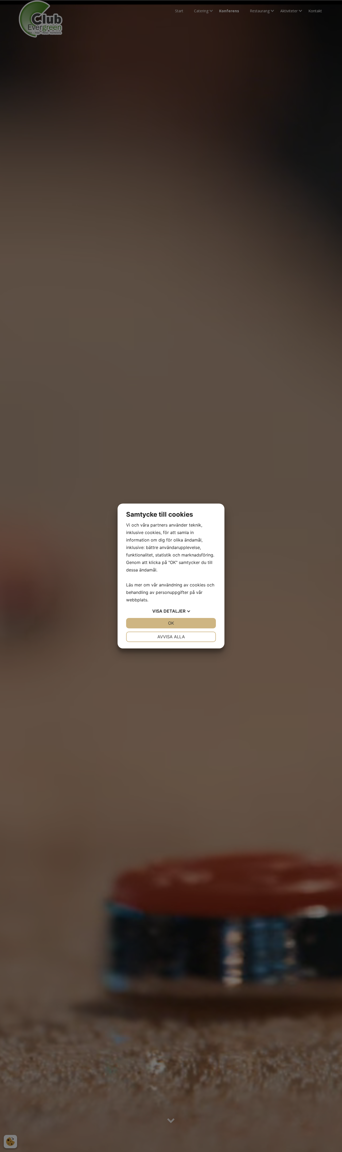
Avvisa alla (171, 636)
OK (171, 623)
